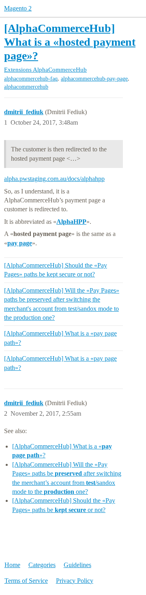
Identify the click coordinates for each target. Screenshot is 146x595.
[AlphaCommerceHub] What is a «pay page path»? (60, 338)
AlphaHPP (71, 221)
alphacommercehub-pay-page (94, 79)
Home (12, 564)
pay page (19, 243)
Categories (42, 564)
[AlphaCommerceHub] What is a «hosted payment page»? (69, 42)
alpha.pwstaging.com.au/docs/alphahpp (54, 178)
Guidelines (77, 564)
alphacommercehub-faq (31, 79)
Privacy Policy (74, 580)
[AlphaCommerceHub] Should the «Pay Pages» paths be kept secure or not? (55, 270)
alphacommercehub (26, 87)
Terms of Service (26, 580)
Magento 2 (18, 8)
